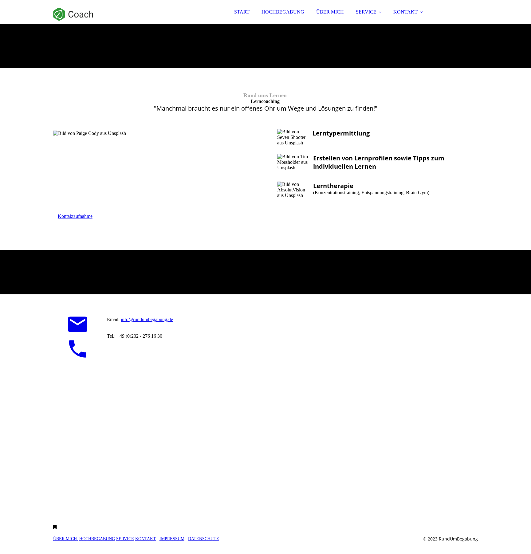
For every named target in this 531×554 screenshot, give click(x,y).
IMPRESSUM (171, 538)
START (242, 11)
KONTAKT (405, 11)
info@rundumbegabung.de (147, 319)
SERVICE (366, 11)
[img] (107, 21)
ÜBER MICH (330, 11)
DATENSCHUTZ (203, 538)
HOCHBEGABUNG (283, 11)
